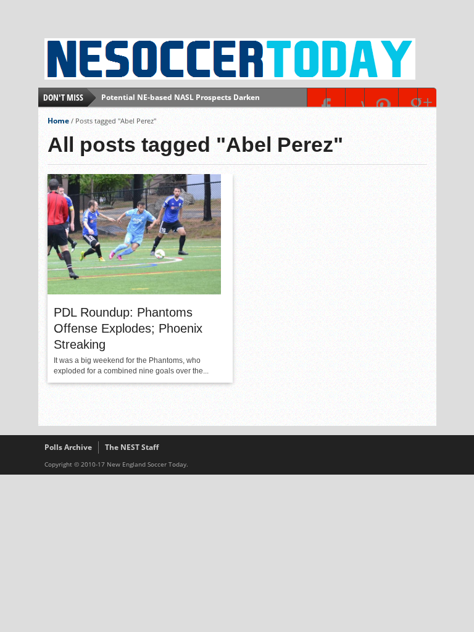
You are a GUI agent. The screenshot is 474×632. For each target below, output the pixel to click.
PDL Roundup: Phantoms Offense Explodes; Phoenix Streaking (128, 328)
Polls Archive (68, 447)
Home (58, 120)
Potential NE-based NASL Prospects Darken (180, 97)
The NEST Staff (132, 447)
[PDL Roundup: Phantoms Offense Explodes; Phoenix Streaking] (134, 291)
